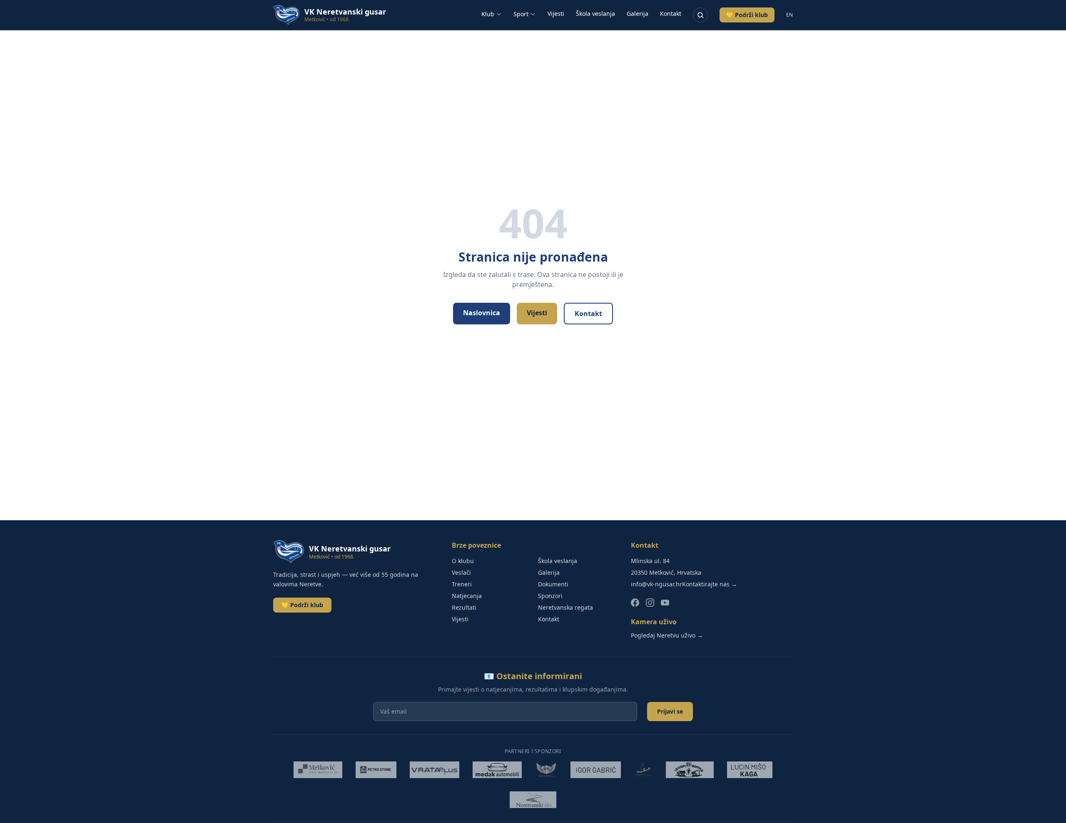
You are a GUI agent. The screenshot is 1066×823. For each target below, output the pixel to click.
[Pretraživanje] (700, 14)
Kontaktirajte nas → (709, 584)
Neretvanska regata (565, 607)
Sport (520, 14)
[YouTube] (665, 602)
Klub (487, 14)
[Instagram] (650, 602)
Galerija (637, 13)
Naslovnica (481, 312)
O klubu (463, 561)
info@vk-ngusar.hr (656, 584)
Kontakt (670, 13)
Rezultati (464, 607)
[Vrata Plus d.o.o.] (435, 769)
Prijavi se (670, 711)
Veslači (461, 572)
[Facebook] (635, 602)
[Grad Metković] (318, 769)
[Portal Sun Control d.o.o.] (643, 769)
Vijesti (556, 13)
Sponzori (550, 596)
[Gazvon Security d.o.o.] (546, 769)
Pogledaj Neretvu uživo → (667, 635)
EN (789, 15)
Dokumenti (553, 584)
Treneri (462, 584)
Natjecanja (467, 596)
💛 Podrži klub (747, 15)
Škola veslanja (595, 13)
